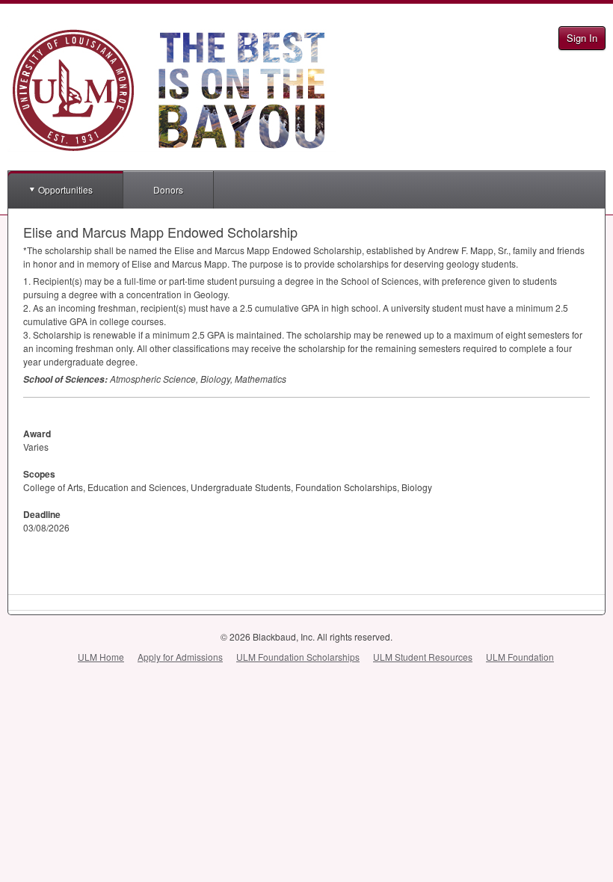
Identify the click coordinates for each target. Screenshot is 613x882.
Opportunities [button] (65, 189)
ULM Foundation (520, 656)
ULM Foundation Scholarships (298, 656)
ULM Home (101, 656)
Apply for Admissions (180, 656)
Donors (168, 189)
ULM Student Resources (422, 656)
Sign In (582, 38)
